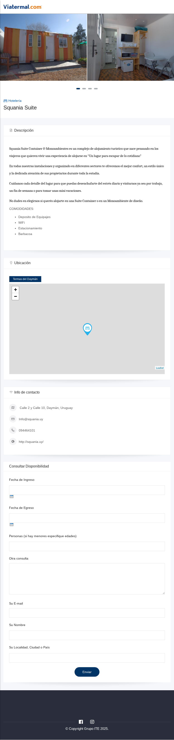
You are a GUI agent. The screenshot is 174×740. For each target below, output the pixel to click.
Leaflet (160, 368)
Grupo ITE (91, 729)
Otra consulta (18, 558)
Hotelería (15, 100)
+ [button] (15, 289)
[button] (78, 88)
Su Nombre (17, 625)
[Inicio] (22, 6)
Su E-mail (16, 603)
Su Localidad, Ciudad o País (29, 647)
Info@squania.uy (31, 419)
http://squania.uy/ (31, 442)
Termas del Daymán (25, 279)
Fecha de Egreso (21, 508)
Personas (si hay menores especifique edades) (43, 536)
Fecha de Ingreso (21, 479)
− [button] (15, 296)
